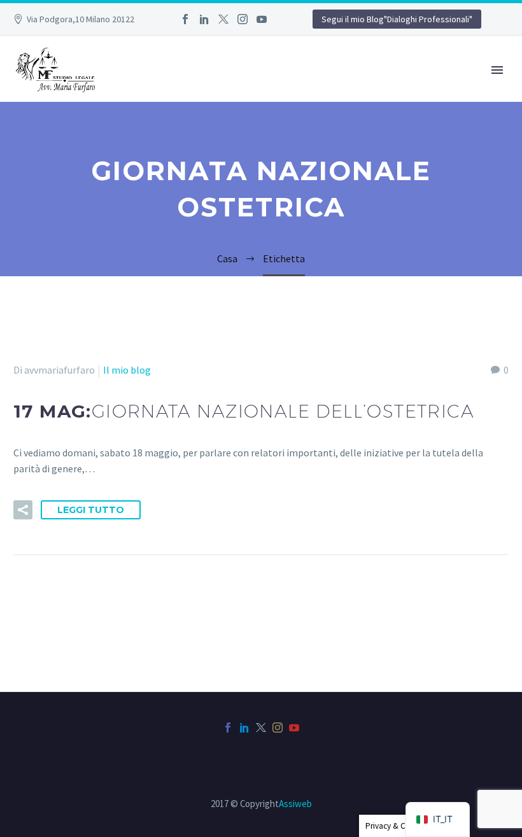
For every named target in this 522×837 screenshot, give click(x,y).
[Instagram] (242, 19)
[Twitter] (223, 19)
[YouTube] (261, 19)
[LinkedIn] (204, 19)
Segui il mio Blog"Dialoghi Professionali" (396, 19)
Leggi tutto (90, 510)
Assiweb (295, 804)
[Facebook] (185, 19)
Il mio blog (127, 369)
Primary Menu (497, 70)
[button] (22, 509)
